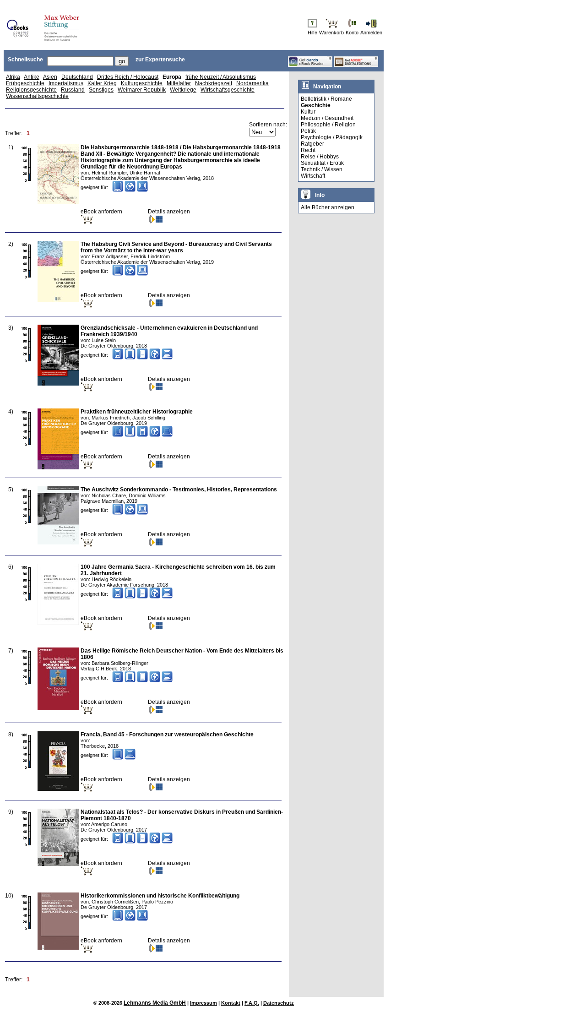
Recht (308, 150)
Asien (50, 77)
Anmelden (371, 32)
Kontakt (230, 1003)
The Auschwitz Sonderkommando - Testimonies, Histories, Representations (179, 489)
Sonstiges (101, 90)
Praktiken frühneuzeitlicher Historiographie (137, 411)
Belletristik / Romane (326, 99)
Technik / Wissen (321, 169)
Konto (352, 32)
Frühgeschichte (25, 83)
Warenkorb (331, 32)
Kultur (308, 112)
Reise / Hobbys (320, 156)
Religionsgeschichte (31, 90)
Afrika (13, 77)
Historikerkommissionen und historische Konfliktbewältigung (160, 895)
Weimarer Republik (142, 90)
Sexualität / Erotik (322, 163)
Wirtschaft (313, 176)
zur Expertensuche (160, 59)
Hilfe (312, 32)
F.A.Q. (251, 1003)
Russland (73, 90)
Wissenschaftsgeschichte (37, 96)
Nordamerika (252, 83)
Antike (31, 77)
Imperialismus (66, 83)
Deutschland (77, 77)
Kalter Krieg (102, 83)
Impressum (203, 1003)
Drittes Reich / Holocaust (127, 77)
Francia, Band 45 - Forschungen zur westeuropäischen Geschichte (167, 734)
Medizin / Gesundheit (327, 118)
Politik (308, 131)
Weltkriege (183, 90)
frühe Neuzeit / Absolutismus (220, 77)
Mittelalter (179, 83)
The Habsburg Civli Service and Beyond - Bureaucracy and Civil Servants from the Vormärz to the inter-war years (176, 247)
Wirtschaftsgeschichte (228, 90)
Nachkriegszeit (213, 83)
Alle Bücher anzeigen (327, 207)
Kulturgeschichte (142, 83)
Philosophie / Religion (328, 124)
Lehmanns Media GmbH (155, 1003)
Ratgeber (312, 144)
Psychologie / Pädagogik (332, 137)
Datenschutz (278, 1003)
